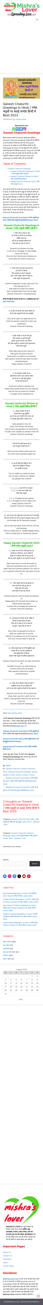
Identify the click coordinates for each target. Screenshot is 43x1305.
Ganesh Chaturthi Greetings (19, 169)
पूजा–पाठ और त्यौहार (9, 952)
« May (20, 999)
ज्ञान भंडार (6, 945)
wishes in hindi (28, 775)
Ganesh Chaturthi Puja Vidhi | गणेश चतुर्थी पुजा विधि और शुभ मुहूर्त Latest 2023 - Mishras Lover (21, 821)
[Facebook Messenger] (21, 129)
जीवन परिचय (7, 942)
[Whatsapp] (13, 129)
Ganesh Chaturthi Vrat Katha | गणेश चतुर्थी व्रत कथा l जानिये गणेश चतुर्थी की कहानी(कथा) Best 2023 (20, 781)
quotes (34, 772)
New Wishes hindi (15, 713)
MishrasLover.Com (11, 1279)
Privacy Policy (8, 1266)
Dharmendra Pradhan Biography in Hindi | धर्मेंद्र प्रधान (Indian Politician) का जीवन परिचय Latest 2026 (19, 908)
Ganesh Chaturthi (13, 769)
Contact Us (7, 1256)
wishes (18, 775)
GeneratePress (33, 1302)
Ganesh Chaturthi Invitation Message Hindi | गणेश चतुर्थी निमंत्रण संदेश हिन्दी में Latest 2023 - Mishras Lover (20, 835)
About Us (7, 1252)
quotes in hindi (9, 775)
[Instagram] (24, 129)
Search (6, 860)
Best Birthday (8, 301)
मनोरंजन (8, 766)
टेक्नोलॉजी (6, 949)
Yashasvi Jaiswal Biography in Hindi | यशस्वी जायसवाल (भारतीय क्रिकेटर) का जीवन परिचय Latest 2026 (20, 916)
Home (5, 1263)
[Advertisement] (21, 48)
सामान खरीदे (7, 959)
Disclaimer (7, 1259)
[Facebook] (17, 129)
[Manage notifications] (38, 1296)
